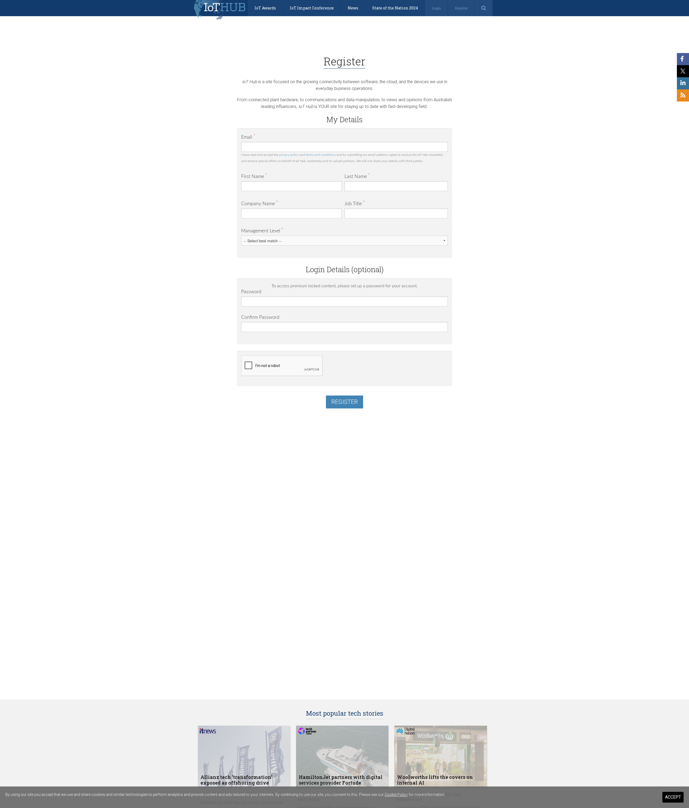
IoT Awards (265, 8)
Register (461, 8)
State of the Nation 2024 (395, 8)
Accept (673, 797)
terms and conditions (321, 154)
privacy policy (289, 154)
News (353, 8)
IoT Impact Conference (312, 8)
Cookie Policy (396, 794)
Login (436, 8)
